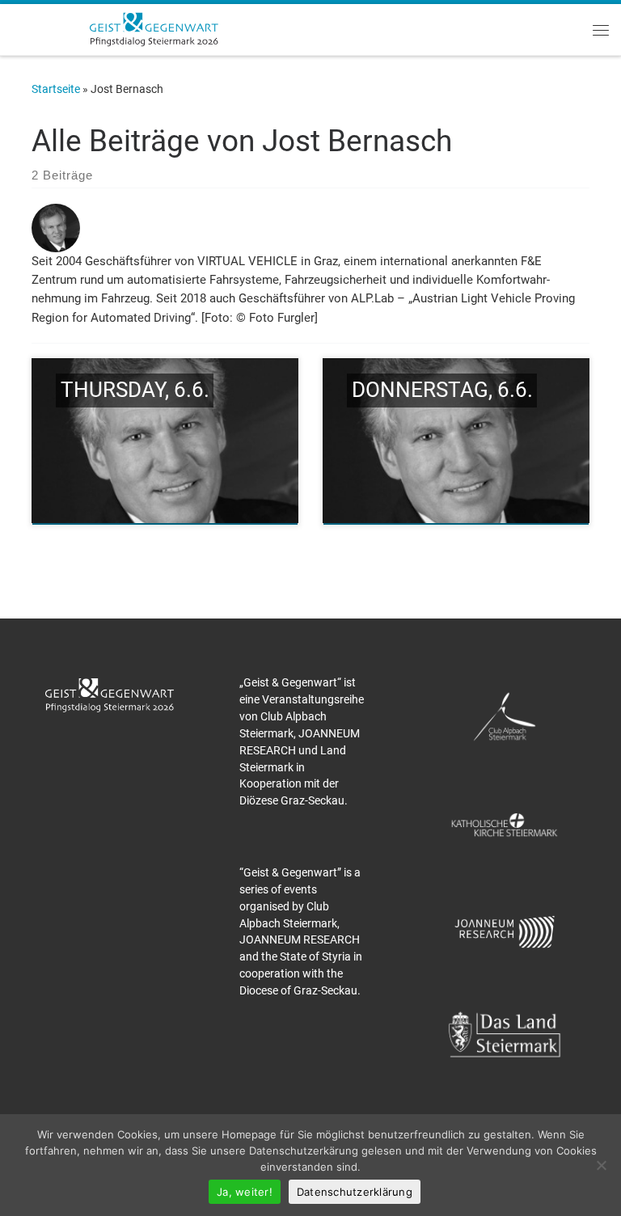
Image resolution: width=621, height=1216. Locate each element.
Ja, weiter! (244, 1191)
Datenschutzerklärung (354, 1191)
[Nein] (601, 1165)
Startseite (56, 88)
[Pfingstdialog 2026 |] (153, 27)
